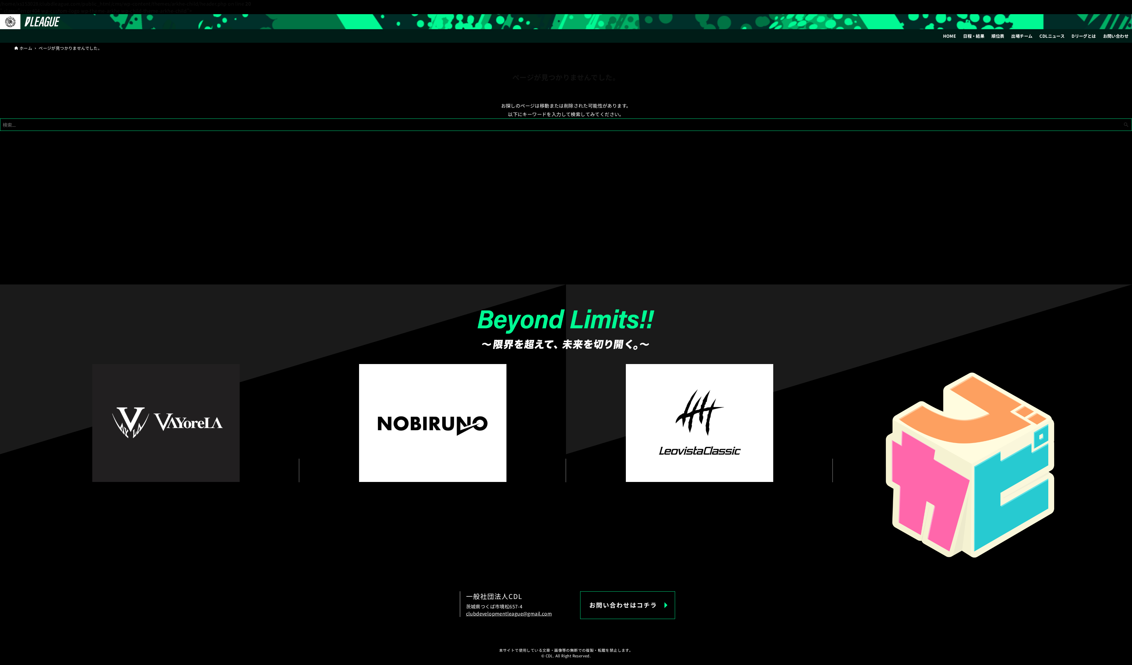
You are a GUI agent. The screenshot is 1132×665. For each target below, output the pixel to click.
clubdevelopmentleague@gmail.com (509, 613)
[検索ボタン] (1126, 124)
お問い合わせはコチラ (623, 604)
